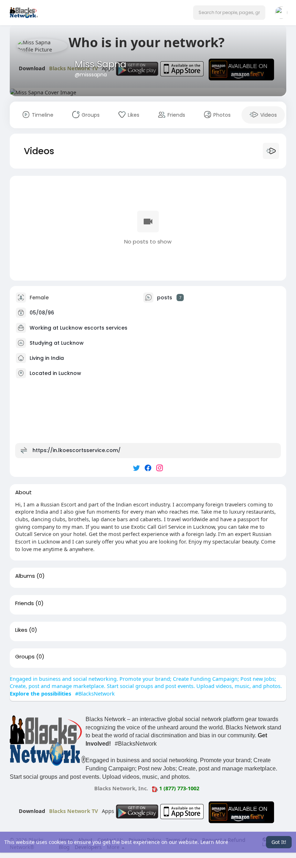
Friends (24, 603)
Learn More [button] (214, 842)
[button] (229, 12)
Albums (25, 576)
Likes (21, 630)
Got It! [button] (278, 842)
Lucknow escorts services (93, 327)
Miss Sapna (100, 64)
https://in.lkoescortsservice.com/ (76, 449)
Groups (25, 657)
